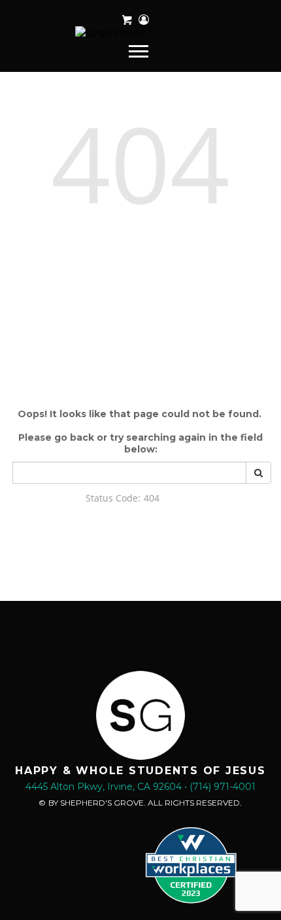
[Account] (144, 20)
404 (140, 163)
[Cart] (127, 20)
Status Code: (113, 498)
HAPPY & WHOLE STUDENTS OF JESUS (140, 770)
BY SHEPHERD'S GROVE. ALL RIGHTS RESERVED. (145, 803)
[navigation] (140, 50)
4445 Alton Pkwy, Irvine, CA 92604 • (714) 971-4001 (140, 786)
